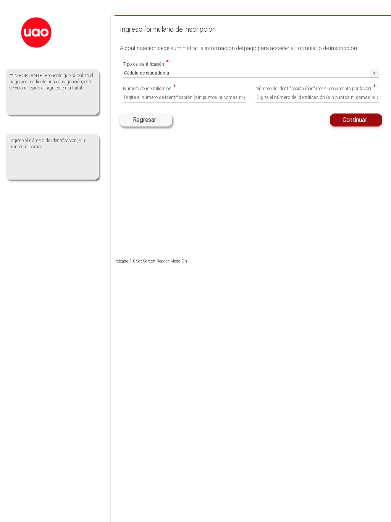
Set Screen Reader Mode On (161, 261)
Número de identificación (147, 89)
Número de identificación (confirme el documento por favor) (313, 89)
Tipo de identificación (143, 65)
